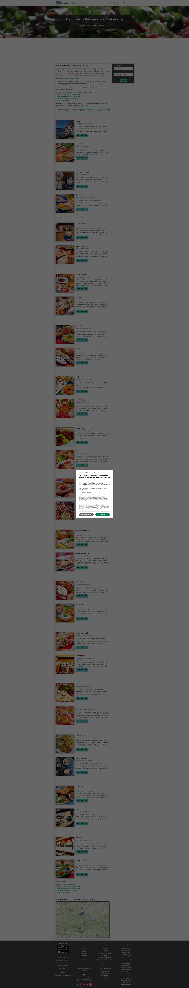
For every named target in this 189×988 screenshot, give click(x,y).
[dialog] (94, 494)
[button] (94, 492)
